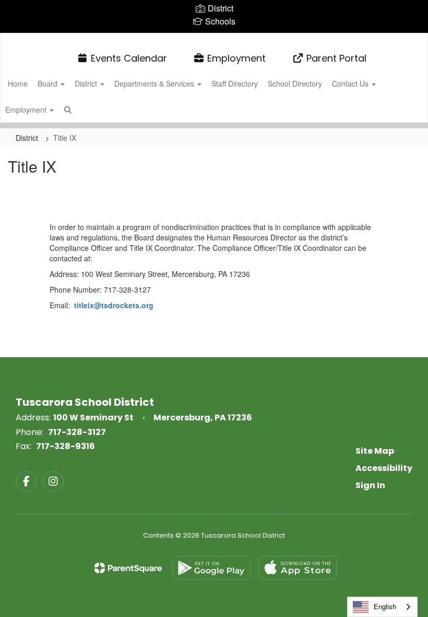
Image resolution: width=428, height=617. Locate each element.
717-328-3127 (77, 432)
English (385, 606)
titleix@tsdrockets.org (113, 305)
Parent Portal (336, 58)
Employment (236, 58)
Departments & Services (155, 83)
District (87, 83)
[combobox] (382, 607)
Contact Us (351, 83)
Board (49, 83)
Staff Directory (234, 83)
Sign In (370, 485)
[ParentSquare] (128, 568)
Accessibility (383, 468)
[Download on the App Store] (297, 567)
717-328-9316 (65, 446)
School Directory (295, 83)
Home (18, 83)
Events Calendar (129, 58)
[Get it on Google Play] (211, 567)
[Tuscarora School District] (214, 39)
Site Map (374, 451)
